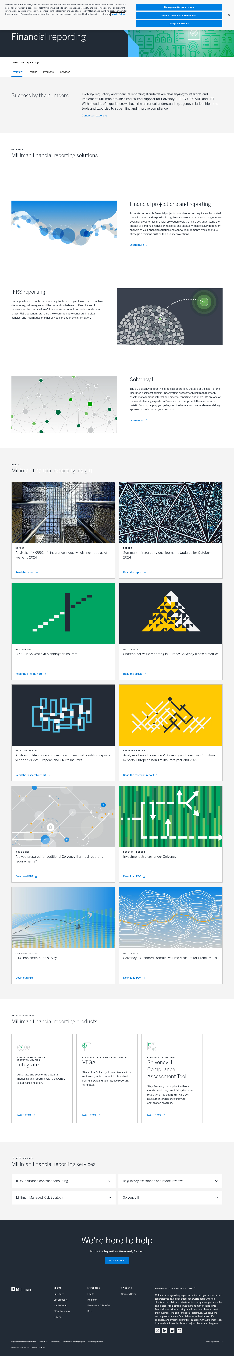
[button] (63, 530)
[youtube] (172, 1330)
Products (48, 72)
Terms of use (43, 1342)
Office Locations (62, 1311)
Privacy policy (55, 1342)
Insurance (92, 1299)
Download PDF (24, 876)
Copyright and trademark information (23, 1342)
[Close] (228, 14)
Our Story (59, 1294)
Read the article (132, 673)
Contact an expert (93, 115)
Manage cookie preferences (179, 7)
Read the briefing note (29, 673)
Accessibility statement (95, 1342)
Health (90, 1294)
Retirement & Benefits (98, 1305)
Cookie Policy (118, 14)
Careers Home (128, 1294)
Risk (89, 1311)
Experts (57, 1317)
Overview (16, 72)
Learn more (137, 244)
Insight (33, 72)
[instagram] (179, 1330)
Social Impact (60, 1299)
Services (65, 72)
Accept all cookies (179, 23)
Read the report (25, 572)
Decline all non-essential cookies (178, 15)
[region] (117, 15)
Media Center (60, 1305)
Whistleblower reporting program (74, 1342)
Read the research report (30, 775)
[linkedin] (164, 1330)
